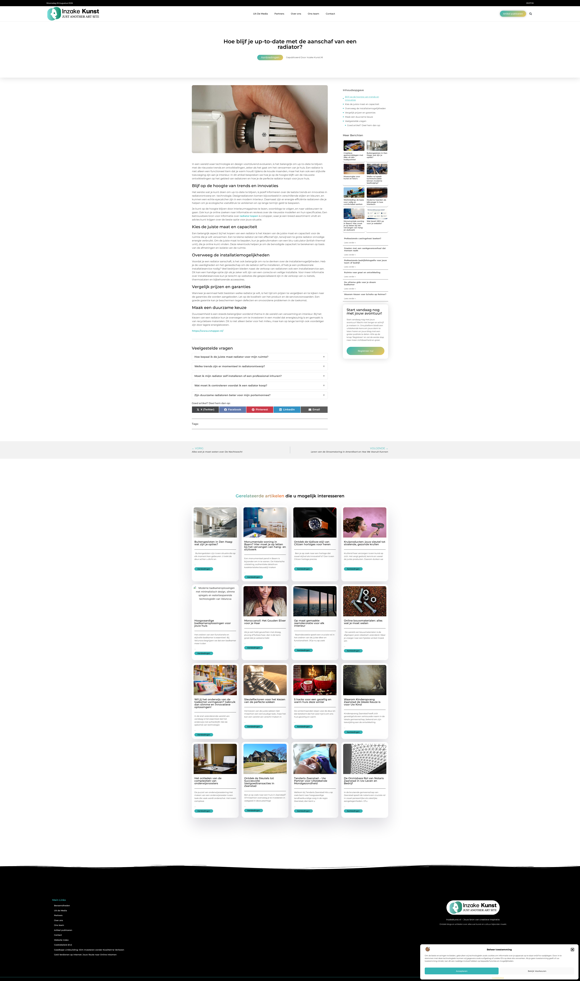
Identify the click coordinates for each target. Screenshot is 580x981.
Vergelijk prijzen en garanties (360, 112)
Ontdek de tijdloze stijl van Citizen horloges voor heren (312, 543)
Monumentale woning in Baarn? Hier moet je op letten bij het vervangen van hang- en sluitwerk (354, 225)
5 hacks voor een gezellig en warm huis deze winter (312, 700)
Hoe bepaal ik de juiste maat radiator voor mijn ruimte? (259, 356)
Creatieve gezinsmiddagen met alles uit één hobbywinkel (353, 156)
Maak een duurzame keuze (359, 117)
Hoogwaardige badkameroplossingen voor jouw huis (212, 623)
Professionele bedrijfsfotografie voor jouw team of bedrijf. (365, 261)
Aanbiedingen (270, 57)
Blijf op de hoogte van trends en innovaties (362, 98)
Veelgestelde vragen (355, 121)
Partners (279, 13)
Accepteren (461, 971)
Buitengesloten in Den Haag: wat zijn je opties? (377, 155)
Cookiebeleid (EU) (63, 945)
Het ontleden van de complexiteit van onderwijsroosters (207, 781)
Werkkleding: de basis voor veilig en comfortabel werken (354, 202)
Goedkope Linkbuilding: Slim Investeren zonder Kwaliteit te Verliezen (89, 950)
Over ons (296, 13)
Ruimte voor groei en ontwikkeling (362, 272)
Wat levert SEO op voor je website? (375, 222)
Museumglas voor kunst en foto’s (352, 177)
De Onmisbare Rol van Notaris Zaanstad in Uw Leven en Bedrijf (364, 781)
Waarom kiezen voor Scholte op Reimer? (365, 294)
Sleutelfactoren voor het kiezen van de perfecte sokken (264, 700)
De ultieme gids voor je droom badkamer (360, 283)
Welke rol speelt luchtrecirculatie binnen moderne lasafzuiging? (374, 179)
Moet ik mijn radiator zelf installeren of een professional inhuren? (259, 375)
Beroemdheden (62, 905)
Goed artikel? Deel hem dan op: (363, 125)
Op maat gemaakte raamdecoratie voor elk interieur (309, 623)
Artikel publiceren (63, 930)
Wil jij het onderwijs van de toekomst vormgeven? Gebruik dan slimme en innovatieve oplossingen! (214, 703)
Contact (330, 13)
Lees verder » (350, 242)
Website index (61, 940)
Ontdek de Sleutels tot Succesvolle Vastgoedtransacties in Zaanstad (259, 782)
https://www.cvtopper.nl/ (207, 330)
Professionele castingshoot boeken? (362, 238)
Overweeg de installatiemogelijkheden (365, 108)
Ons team (313, 13)
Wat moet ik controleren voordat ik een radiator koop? (259, 385)
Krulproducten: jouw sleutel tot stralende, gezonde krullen (364, 543)
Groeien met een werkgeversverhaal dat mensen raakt (365, 249)
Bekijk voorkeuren (537, 971)
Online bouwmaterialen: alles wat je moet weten (363, 622)
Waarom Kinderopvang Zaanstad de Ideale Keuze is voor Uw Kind (362, 702)
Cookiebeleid (498, 978)
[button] (572, 949)
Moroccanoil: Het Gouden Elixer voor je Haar (265, 622)
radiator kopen (249, 216)
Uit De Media (260, 13)
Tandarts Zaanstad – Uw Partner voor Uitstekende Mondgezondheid (310, 781)
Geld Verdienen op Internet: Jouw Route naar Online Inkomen (85, 955)
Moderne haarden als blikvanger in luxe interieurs (376, 202)
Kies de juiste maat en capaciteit (362, 104)
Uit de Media (60, 910)
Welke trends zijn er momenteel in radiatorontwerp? (259, 366)
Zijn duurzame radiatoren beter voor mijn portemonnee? (259, 395)
